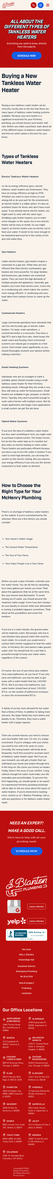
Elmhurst (37, 1073)
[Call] (34, 5)
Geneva (11, 1037)
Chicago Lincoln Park (14, 1057)
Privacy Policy (18, 1175)
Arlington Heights (38, 1038)
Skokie (10, 1121)
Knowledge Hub (26, 959)
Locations (26, 993)
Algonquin (38, 1018)
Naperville (38, 1104)
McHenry (12, 1104)
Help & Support (26, 982)
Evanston (12, 1087)
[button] (41, 5)
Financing (26, 988)
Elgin (10, 1073)
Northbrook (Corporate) (14, 1019)
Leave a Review (36, 906)
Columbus (12, 1151)
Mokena (36, 1135)
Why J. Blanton (26, 954)
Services (26, 949)
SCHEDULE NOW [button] (27, 55)
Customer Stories (26, 966)
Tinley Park (13, 1135)
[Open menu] (48, 5)
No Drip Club (26, 976)
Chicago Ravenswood (39, 1057)
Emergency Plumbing (26, 971)
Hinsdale (37, 1087)
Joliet (35, 1121)
